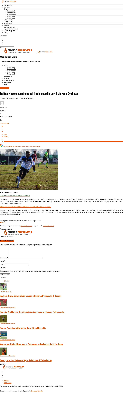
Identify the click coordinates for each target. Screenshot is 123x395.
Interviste (7, 7)
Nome (2, 261)
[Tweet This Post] (63, 128)
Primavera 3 (11, 16)
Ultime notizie (8, 5)
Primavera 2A (11, 13)
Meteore (6, 25)
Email (2, 264)
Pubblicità (6, 381)
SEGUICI (2, 222)
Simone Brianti (4, 123)
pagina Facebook (48, 226)
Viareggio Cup (8, 22)
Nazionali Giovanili (9, 27)
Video (5, 32)
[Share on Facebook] (63, 126)
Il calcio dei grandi (9, 31)
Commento (4, 258)
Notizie (6, 9)
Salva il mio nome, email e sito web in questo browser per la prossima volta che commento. (31, 271)
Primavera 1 (11, 11)
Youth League (8, 23)
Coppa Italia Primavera (11, 29)
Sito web (3, 268)
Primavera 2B (11, 14)
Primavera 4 (11, 18)
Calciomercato (8, 20)
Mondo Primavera (26, 226)
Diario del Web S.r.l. (37, 391)
